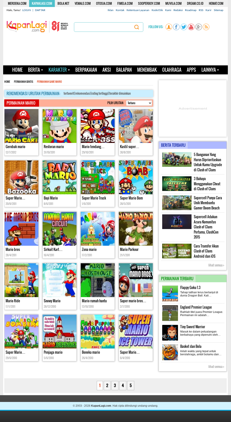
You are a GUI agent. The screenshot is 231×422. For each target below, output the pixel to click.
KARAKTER (58, 69)
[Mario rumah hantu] (98, 280)
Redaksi (178, 10)
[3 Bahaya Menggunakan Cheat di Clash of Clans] (177, 190)
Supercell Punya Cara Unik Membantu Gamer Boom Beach (208, 203)
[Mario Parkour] (136, 229)
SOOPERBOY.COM (149, 3)
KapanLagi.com (101, 405)
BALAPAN (124, 69)
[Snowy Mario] (59, 280)
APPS (191, 69)
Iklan (110, 10)
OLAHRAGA (171, 69)
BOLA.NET (63, 3)
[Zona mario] (98, 229)
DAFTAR (40, 10)
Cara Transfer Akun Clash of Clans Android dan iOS (206, 251)
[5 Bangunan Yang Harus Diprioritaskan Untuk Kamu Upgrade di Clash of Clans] (177, 165)
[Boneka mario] (98, 332)
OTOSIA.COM (104, 3)
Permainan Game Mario (49, 82)
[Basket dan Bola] (170, 359)
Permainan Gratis (23, 82)
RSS (201, 10)
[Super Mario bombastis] (21, 178)
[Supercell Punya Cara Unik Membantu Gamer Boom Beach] (177, 209)
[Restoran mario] (59, 126)
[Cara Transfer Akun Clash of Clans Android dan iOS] (177, 257)
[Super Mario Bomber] (21, 332)
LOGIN (26, 10)
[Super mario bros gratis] (136, 280)
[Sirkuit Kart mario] (59, 229)
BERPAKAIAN (86, 69)
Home (7, 82)
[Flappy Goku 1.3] (170, 301)
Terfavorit (69, 93)
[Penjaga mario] (59, 332)
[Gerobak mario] (21, 126)
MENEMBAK (147, 69)
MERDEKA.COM (17, 3)
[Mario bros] (21, 229)
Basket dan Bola (190, 346)
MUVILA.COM (173, 3)
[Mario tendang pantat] (98, 126)
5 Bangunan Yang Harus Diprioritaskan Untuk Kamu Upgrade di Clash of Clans (208, 162)
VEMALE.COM (83, 3)
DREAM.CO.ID (195, 3)
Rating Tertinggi (100, 93)
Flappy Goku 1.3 (190, 287)
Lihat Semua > (216, 265)
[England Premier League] (170, 320)
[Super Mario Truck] (98, 178)
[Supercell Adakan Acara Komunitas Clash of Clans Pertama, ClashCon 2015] (177, 228)
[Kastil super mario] (136, 126)
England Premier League (196, 307)
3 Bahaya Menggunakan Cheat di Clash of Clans (207, 183)
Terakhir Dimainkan (120, 93)
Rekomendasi (82, 93)
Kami (168, 10)
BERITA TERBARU (173, 145)
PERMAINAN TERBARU (177, 279)
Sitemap (218, 10)
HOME (17, 69)
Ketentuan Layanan (138, 10)
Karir (209, 10)
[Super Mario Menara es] (136, 332)
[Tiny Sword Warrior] (170, 340)
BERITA (34, 69)
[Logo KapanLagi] (37, 26)
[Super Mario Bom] (136, 178)
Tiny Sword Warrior (192, 326)
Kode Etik (157, 10)
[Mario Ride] (21, 280)
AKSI (106, 69)
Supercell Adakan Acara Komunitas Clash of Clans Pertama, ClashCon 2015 (206, 227)
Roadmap (190, 10)
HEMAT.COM (216, 3)
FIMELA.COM (125, 3)
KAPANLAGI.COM (42, 3)
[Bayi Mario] (59, 178)
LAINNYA (208, 69)
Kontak (120, 10)
